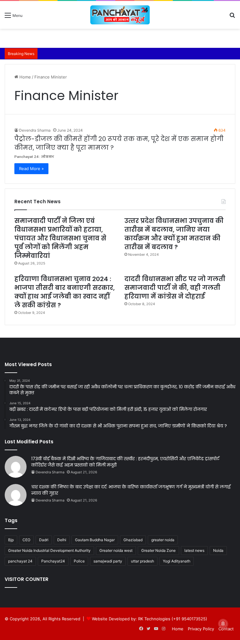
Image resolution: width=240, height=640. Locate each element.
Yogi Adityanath (176, 561)
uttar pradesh (142, 561)
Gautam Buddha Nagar (95, 539)
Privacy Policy (201, 628)
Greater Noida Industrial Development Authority (49, 550)
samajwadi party (107, 561)
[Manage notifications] (223, 624)
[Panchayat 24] (120, 14)
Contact (226, 628)
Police (79, 561)
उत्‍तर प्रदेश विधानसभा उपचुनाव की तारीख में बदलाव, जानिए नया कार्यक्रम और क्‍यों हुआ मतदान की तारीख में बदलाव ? (173, 233)
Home (24, 76)
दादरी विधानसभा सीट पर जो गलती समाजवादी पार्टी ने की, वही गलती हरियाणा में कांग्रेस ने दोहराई (174, 288)
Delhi (61, 539)
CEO (26, 539)
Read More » (31, 168)
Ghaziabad (132, 539)
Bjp (11, 539)
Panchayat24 (53, 561)
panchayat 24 (20, 561)
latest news (194, 550)
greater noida (162, 539)
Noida (218, 550)
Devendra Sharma (35, 130)
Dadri (43, 539)
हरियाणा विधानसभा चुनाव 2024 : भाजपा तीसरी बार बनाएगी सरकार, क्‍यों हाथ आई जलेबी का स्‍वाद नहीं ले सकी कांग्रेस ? (64, 292)
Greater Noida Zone (158, 550)
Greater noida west (115, 550)
